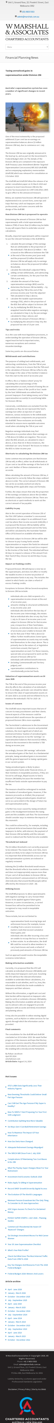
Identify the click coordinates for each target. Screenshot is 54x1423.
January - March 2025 (17, 1307)
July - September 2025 (17, 1300)
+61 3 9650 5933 (30, 1361)
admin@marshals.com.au (28, 16)
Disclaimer (12, 1389)
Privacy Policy (24, 1389)
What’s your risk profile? (18, 1250)
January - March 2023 (17, 1336)
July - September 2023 (17, 1329)
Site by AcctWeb (39, 1389)
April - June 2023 (15, 1332)
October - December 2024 (19, 1311)
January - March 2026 (17, 1293)
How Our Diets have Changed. (20, 1141)
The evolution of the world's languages (25, 1194)
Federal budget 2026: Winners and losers (25, 1273)
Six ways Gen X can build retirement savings (27, 1126)
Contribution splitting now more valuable (25, 1120)
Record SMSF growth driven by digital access (27, 1188)
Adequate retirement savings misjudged (25, 1147)
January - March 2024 (17, 1322)
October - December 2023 (19, 1325)
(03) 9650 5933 (28, 11)
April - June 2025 (15, 1304)
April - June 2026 (15, 1289)
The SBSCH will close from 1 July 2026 (24, 1153)
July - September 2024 (17, 1314)
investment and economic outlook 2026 (25, 1176)
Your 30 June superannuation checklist (24, 1244)
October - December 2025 (19, 1296)
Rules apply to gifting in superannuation (25, 1182)
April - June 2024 (15, 1318)
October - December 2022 (19, 1340)
